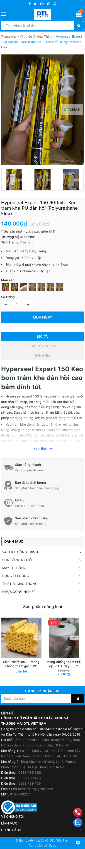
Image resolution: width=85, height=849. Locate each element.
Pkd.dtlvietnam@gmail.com (32, 789)
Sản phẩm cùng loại (42, 606)
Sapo (52, 845)
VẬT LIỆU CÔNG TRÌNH (20, 552)
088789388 (35, 506)
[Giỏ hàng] (79, 15)
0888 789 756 (29, 783)
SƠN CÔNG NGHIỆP (17, 560)
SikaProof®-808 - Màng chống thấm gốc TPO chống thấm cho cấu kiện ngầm (21, 664)
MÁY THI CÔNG (14, 568)
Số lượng (8, 297)
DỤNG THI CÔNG (15, 576)
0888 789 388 (29, 772)
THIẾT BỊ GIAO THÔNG (19, 584)
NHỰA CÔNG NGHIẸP (19, 592)
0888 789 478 (29, 778)
